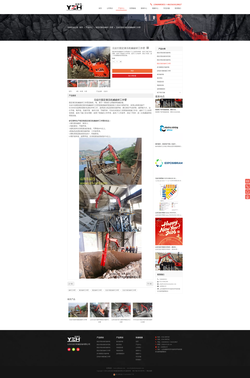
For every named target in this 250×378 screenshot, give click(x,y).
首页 (137, 341)
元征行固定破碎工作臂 (112, 290)
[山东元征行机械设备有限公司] (69, 349)
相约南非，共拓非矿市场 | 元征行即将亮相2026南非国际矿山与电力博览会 (166, 152)
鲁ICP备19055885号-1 (139, 371)
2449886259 (164, 347)
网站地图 (149, 371)
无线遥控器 (160, 81)
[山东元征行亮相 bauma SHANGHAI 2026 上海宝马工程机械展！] (169, 218)
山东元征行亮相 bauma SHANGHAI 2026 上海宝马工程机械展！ (166, 221)
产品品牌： (99, 91)
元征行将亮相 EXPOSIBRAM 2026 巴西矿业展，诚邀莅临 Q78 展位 (166, 186)
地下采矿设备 (161, 92)
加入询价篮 (132, 76)
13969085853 (165, 342)
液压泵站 (159, 78)
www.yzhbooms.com (119, 368)
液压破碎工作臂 (84, 290)
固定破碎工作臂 (97, 290)
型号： (71, 91)
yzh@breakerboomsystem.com (167, 284)
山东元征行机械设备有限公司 (116, 371)
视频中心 (138, 353)
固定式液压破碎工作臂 (164, 63)
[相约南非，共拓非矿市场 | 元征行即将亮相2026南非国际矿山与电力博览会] (169, 150)
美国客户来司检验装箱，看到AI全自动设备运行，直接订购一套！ (166, 118)
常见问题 (138, 356)
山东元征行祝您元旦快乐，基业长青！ (166, 255)
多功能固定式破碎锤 (163, 67)
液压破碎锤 (160, 74)
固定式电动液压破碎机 (164, 52)
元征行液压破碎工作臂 (129, 290)
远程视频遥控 (161, 89)
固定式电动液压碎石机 (164, 56)
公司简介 (138, 347)
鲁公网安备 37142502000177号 (125, 374)
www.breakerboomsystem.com (135, 368)
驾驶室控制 (160, 85)
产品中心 (138, 344)
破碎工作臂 (72, 290)
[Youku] (78, 349)
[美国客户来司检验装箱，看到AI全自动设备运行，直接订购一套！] (169, 115)
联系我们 (138, 359)
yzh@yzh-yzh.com (167, 344)
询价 (132, 71)
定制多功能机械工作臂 (164, 71)
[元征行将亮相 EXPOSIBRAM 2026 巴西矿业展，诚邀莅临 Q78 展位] (169, 184)
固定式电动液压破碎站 (164, 60)
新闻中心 (138, 350)
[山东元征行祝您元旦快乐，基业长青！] (169, 253)
